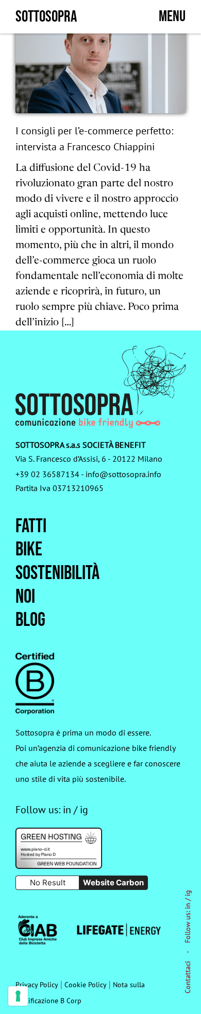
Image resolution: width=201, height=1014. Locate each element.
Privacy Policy (36, 984)
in (187, 906)
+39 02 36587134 (47, 474)
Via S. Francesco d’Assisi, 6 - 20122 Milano (88, 458)
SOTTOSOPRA (46, 16)
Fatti (30, 526)
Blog (30, 620)
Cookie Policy (85, 984)
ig (187, 893)
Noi (25, 596)
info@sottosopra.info (123, 474)
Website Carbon (113, 882)
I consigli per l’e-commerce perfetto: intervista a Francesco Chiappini (94, 138)
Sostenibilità (57, 573)
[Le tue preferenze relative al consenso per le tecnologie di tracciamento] (18, 996)
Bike (28, 549)
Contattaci (187, 977)
